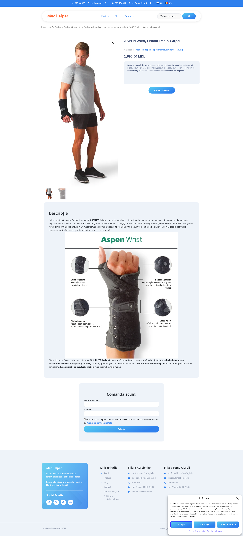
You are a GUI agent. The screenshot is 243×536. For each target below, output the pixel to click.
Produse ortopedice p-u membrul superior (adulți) (106, 27)
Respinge (204, 524)
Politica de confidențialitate (199, 531)
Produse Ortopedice (73, 27)
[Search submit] (189, 16)
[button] (237, 498)
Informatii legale (216, 531)
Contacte (129, 16)
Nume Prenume (91, 400)
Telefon (87, 410)
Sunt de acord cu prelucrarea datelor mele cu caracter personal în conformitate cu (121, 421)
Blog (117, 16)
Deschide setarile (228, 524)
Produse (105, 16)
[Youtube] (70, 502)
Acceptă (181, 524)
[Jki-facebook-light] (49, 502)
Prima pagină (47, 27)
